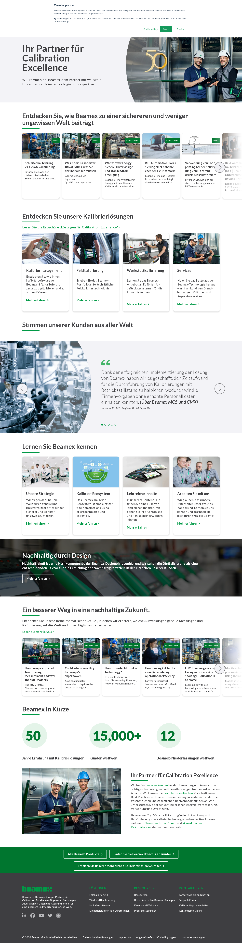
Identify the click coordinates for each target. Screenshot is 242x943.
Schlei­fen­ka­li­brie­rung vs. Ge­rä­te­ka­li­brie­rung (40, 165)
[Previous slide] (22, 388)
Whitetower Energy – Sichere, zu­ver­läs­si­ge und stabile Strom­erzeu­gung (119, 169)
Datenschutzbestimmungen (97, 937)
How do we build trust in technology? (121, 670)
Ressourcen (141, 894)
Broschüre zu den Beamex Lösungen (154, 900)
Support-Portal (187, 900)
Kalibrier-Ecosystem (93, 493)
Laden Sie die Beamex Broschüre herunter (142, 854)
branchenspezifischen (178, 793)
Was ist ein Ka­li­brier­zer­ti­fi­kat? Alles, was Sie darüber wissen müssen (81, 167)
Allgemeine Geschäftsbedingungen (156, 937)
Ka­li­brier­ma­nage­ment (44, 270)
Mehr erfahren (37, 578)
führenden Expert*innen (159, 823)
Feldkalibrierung (98, 894)
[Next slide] (220, 167)
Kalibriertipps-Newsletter (194, 905)
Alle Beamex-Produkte (83, 854)
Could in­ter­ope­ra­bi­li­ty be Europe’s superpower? (79, 672)
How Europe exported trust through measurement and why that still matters (40, 674)
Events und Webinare (146, 905)
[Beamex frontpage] (37, 889)
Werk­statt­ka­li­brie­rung (145, 270)
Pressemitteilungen (145, 910)
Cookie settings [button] (151, 29)
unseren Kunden (157, 785)
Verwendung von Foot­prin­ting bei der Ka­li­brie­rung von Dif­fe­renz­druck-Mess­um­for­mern (201, 169)
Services (184, 270)
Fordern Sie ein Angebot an (194, 894)
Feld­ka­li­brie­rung (90, 270)
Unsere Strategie (40, 493)
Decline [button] (180, 29)
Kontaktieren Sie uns (190, 910)
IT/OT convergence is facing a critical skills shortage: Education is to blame (200, 674)
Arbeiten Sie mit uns (193, 493)
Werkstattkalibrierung (102, 900)
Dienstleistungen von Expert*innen (109, 910)
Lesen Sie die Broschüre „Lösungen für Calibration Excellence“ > (71, 227)
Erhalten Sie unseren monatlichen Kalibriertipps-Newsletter (119, 866)
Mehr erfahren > (88, 300)
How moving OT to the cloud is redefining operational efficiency (160, 672)
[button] (102, 425)
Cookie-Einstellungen (193, 937)
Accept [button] (166, 29)
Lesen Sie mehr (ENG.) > (38, 631)
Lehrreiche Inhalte (142, 493)
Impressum (125, 937)
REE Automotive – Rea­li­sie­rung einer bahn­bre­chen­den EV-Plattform (161, 167)
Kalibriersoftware (99, 905)
